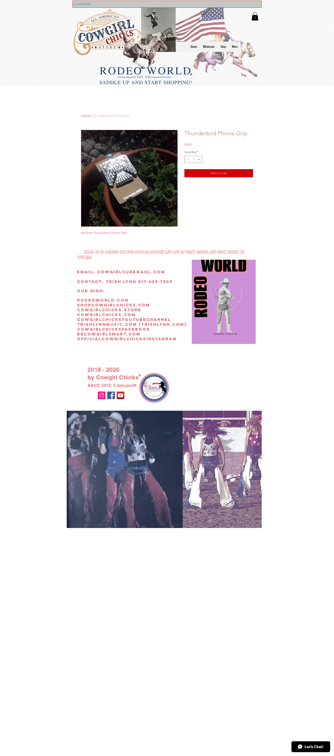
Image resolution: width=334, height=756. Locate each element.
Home (85, 116)
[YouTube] (120, 395)
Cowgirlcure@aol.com (131, 271)
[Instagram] (101, 395)
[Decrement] (187, 159)
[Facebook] (111, 395)
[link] (254, 16)
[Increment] (199, 159)
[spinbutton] (193, 159)
